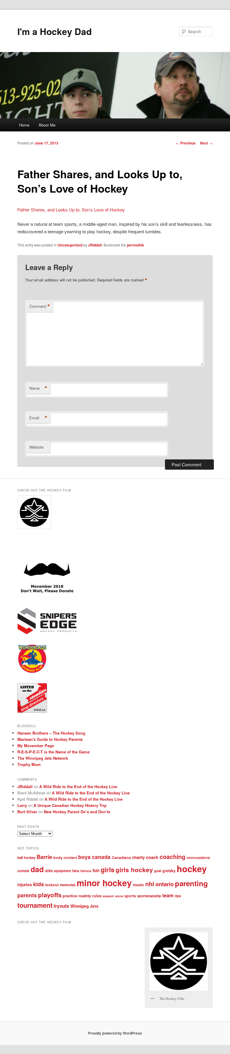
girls (107, 869)
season (108, 896)
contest (23, 870)
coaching (172, 856)
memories (67, 884)
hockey (192, 868)
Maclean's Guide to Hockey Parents (50, 739)
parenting (191, 883)
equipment (62, 870)
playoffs (49, 894)
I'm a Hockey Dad (54, 31)
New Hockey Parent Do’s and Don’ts (77, 811)
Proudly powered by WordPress (115, 1033)
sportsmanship (149, 895)
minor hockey (104, 883)
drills (49, 870)
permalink (135, 245)
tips (178, 895)
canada (101, 856)
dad (37, 869)
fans (75, 870)
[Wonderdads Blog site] (32, 672)
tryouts (61, 906)
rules (97, 895)
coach (152, 857)
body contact (65, 857)
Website (36, 447)
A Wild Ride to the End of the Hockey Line (78, 786)
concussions (198, 857)
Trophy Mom (29, 764)
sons (119, 896)
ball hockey (26, 857)
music (138, 884)
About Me (47, 125)
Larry (22, 805)
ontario (164, 884)
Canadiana (121, 857)
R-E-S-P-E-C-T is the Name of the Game (53, 752)
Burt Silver (27, 811)
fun (96, 870)
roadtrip (84, 895)
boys (84, 856)
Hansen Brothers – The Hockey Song (51, 733)
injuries (24, 884)
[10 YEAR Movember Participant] (47, 596)
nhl (149, 884)
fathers (85, 871)
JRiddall (95, 245)
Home (24, 125)
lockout (52, 884)
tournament (34, 905)
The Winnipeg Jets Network (42, 758)
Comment (39, 306)
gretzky (168, 870)
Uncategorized (70, 245)
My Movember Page (35, 745)
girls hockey (134, 869)
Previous (186, 143)
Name (38, 388)
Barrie (44, 857)
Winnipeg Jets (84, 906)
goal (157, 870)
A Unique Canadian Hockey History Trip (70, 805)
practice (70, 895)
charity (138, 857)
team (168, 895)
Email (38, 418)
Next (206, 143)
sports (130, 895)
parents (27, 895)
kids (38, 884)
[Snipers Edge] (47, 633)
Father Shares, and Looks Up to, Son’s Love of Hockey (71, 209)
